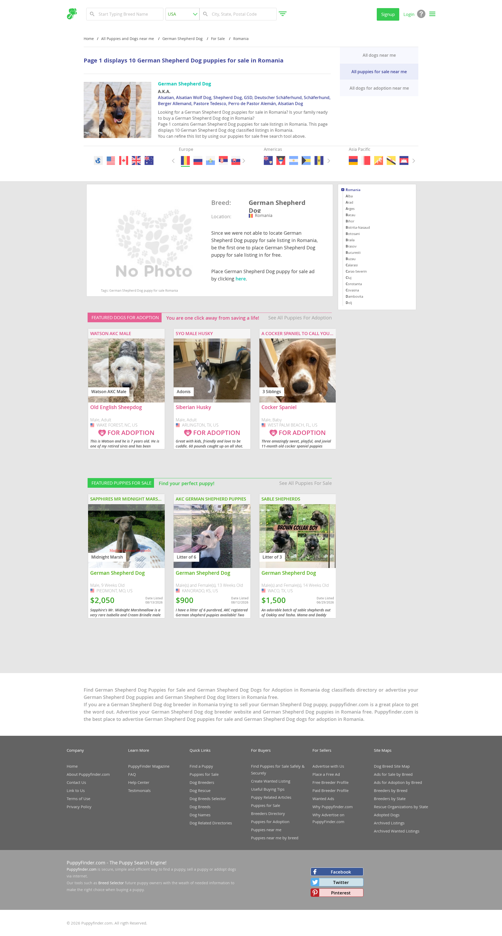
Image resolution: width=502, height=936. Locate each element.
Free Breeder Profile (330, 782)
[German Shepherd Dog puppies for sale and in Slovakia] (235, 160)
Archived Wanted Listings (396, 831)
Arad (349, 202)
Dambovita (354, 296)
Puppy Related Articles (271, 797)
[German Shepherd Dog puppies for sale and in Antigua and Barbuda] (280, 160)
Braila (350, 240)
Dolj (349, 302)
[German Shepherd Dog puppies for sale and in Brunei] (391, 160)
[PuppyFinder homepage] (72, 13)
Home (89, 38)
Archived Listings (389, 822)
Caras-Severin (356, 271)
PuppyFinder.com (86, 862)
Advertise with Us (328, 766)
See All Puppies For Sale (305, 483)
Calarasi (352, 265)
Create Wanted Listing (270, 781)
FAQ (132, 774)
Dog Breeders (202, 782)
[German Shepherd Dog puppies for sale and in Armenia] (353, 160)
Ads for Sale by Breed (393, 774)
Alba (349, 196)
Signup (388, 14)
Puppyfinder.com (81, 869)
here (241, 278)
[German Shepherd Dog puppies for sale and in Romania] (185, 160)
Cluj (348, 277)
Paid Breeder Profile (330, 790)
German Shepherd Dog (277, 206)
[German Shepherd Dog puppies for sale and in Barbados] (318, 160)
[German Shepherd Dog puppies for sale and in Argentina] (293, 160)
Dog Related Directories (211, 822)
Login (408, 14)
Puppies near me (266, 829)
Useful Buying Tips (267, 789)
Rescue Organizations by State (401, 806)
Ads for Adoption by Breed (398, 782)
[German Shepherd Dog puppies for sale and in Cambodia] (403, 160)
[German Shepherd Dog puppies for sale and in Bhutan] (378, 160)
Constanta (354, 284)
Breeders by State (390, 798)
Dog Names (200, 814)
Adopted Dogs (387, 814)
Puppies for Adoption (270, 821)
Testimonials (139, 790)
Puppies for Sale (204, 774)
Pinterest (341, 893)
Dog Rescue (200, 790)
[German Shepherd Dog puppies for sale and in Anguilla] (268, 160)
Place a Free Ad (326, 774)
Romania (353, 190)
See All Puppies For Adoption (300, 317)
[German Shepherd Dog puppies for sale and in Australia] (148, 160)
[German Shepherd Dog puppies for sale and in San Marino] (210, 160)
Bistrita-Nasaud (358, 227)
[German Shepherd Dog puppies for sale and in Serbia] (223, 160)
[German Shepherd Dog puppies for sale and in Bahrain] (365, 160)
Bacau (350, 215)
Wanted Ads (323, 798)
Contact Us (76, 782)
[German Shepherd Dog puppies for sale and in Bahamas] (306, 160)
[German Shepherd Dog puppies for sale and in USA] (110, 160)
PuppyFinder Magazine (148, 766)
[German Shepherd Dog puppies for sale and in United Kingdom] (136, 160)
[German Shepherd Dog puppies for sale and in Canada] (123, 160)
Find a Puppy (201, 766)
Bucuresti (353, 252)
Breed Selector (111, 882)
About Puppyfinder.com (88, 774)
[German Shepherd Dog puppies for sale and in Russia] (197, 160)
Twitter (341, 882)
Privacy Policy (79, 806)
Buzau (351, 258)
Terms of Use (78, 798)
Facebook (341, 872)
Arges (350, 208)
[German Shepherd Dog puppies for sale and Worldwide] (98, 160)
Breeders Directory (268, 813)
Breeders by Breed (390, 790)
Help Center (138, 782)
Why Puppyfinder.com (332, 806)
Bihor (350, 221)
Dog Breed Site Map (392, 766)
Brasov (351, 246)
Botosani (353, 233)
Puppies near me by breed (274, 837)
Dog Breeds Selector (208, 798)
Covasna (352, 290)
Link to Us (76, 790)
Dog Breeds (200, 806)
